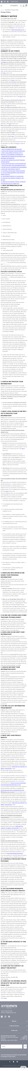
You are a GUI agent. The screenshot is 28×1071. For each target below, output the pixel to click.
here (5, 998)
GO (25, 1046)
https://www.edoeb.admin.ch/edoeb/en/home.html (12, 790)
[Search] (21, 6)
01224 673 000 (8, 1011)
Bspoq (24, 1065)
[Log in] (23, 6)
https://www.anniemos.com (18, 29)
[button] (14, 2)
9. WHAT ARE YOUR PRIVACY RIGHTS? (10, 169)
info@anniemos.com (11, 1012)
